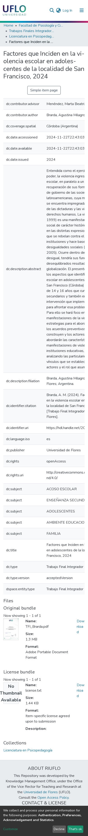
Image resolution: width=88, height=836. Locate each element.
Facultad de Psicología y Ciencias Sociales (41, 25)
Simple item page (44, 90)
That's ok (75, 829)
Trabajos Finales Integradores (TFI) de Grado (31, 30)
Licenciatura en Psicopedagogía (31, 36)
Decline (59, 829)
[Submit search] (52, 10)
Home (8, 25)
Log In (68, 10)
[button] (58, 10)
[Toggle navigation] (81, 10)
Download (80, 627)
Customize (10, 829)
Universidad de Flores (40, 792)
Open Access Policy (53, 797)
